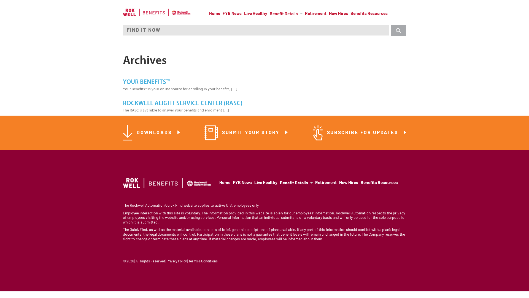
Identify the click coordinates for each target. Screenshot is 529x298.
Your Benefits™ (146, 82)
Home (214, 14)
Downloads (155, 133)
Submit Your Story (252, 133)
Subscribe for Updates (363, 133)
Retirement (315, 14)
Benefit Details (284, 14)
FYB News (232, 14)
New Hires (338, 14)
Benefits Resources (369, 14)
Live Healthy (255, 14)
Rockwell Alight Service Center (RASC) (182, 103)
